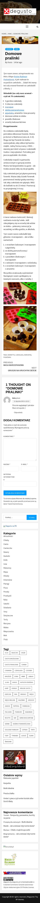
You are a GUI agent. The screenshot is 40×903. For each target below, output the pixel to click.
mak (15, 694)
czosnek (29, 670)
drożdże (8, 676)
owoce (7, 706)
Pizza (5, 588)
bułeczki (15, 653)
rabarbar (28, 712)
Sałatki (6, 603)
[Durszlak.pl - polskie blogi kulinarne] (8, 846)
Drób (5, 560)
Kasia (10, 62)
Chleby (6, 540)
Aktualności (8, 536)
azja (6, 653)
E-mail (24, 464)
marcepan (9, 107)
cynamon (8, 670)
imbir (23, 676)
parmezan (26, 706)
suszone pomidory (12, 730)
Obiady (6, 576)
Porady (6, 591)
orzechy (31, 700)
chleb (23, 653)
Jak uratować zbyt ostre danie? (22, 826)
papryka (16, 706)
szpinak (25, 730)
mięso (31, 694)
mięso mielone (10, 700)
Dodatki (6, 556)
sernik (7, 724)
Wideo (5, 627)
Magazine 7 (31, 897)
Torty (5, 619)
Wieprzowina (8, 631)
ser (15, 718)
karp (6, 688)
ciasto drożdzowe (12, 659)
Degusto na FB (11, 526)
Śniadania (7, 607)
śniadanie (8, 742)
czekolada (19, 355)
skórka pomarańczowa (14, 110)
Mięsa (5, 572)
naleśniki (21, 700)
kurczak (8, 694)
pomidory (18, 712)
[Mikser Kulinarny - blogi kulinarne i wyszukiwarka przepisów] (10, 859)
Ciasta (5, 544)
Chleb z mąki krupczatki (20, 830)
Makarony (7, 568)
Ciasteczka (7, 548)
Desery (9, 49)
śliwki (31, 736)
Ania (14, 398)
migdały (23, 694)
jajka (7, 682)
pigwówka (9, 113)
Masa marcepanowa (13, 364)
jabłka (30, 676)
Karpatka (7, 783)
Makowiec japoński (10, 778)
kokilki (14, 688)
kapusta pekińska (26, 682)
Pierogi (6, 584)
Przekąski (7, 596)
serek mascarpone (26, 718)
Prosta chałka (8, 793)
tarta (33, 730)
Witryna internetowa (8, 477)
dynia (16, 676)
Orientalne (7, 580)
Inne (16, 49)
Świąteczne (8, 615)
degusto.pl (16, 882)
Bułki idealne (8, 788)
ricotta (7, 718)
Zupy (5, 639)
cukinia (24, 665)
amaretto (11, 355)
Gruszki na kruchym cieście (22, 369)
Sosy (5, 611)
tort (6, 736)
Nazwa (6, 464)
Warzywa (6, 623)
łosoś (23, 736)
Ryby (5, 599)
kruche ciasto (25, 688)
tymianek (15, 736)
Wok (5, 635)
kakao (14, 682)
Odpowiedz (18, 412)
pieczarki (8, 712)
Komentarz (9, 436)
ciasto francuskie (11, 665)
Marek (5, 826)
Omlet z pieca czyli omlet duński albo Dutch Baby (18, 800)
